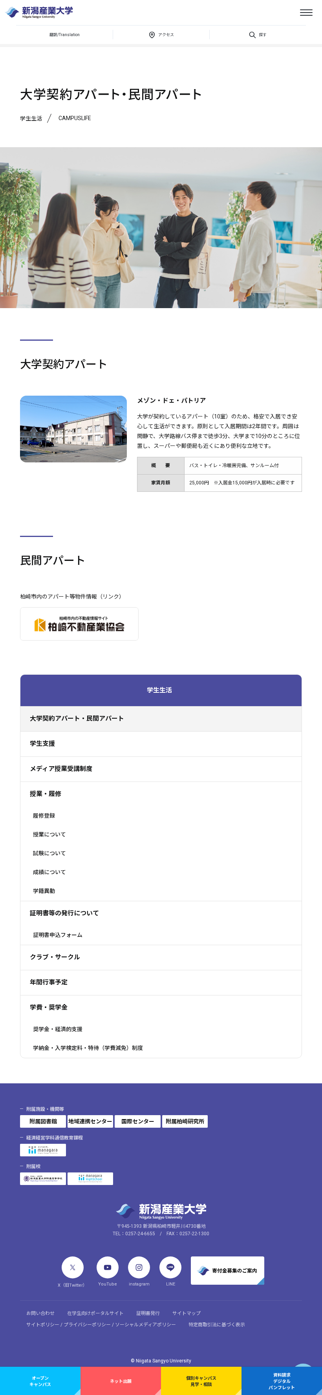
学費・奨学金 (49, 1007)
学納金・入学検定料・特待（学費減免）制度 (88, 1048)
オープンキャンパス (40, 1381)
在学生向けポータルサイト (95, 1313)
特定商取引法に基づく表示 (216, 1324)
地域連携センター (90, 1121)
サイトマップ (186, 1313)
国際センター (137, 1121)
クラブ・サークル (55, 957)
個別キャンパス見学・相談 (201, 1381)
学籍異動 (44, 891)
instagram (139, 1284)
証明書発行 (148, 1313)
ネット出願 (121, 1381)
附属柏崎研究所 (185, 1121)
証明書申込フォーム (57, 935)
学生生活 (159, 690)
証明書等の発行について (64, 913)
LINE (170, 1284)
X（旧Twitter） (72, 1285)
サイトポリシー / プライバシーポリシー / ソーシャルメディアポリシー (101, 1324)
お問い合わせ (40, 1313)
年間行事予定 (49, 982)
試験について (49, 853)
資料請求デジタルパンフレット (282, 1381)
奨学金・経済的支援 (57, 1029)
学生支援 (42, 743)
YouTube (107, 1284)
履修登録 (44, 816)
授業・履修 (45, 794)
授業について (49, 834)
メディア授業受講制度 (61, 768)
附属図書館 (43, 1121)
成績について (49, 872)
